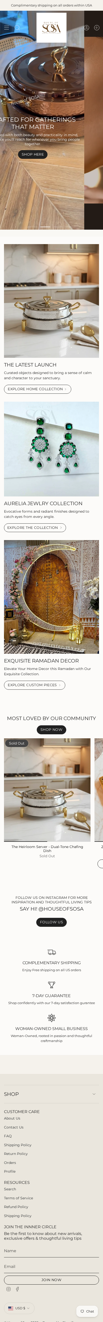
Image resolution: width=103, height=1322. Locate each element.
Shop (11, 1094)
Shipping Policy (18, 1145)
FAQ (8, 1136)
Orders (10, 1162)
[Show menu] (7, 28)
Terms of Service (18, 1198)
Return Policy (16, 1153)
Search (10, 1189)
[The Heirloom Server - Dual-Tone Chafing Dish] (47, 790)
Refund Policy (16, 1207)
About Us (12, 1118)
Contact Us (14, 1127)
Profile (10, 1171)
